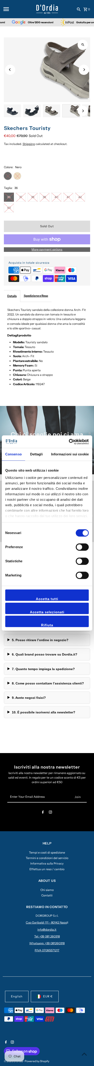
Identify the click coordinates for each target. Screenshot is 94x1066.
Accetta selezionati (47, 612)
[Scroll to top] (84, 1054)
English (17, 996)
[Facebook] (43, 812)
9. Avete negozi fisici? (29, 697)
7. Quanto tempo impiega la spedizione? (43, 669)
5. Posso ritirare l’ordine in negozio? (40, 640)
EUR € (48, 996)
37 (20, 197)
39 (44, 197)
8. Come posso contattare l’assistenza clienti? (48, 683)
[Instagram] (50, 812)
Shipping (29, 144)
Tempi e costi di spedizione (47, 852)
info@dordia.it (46, 929)
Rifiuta (47, 625)
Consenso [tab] (13, 454)
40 (56, 197)
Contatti (46, 895)
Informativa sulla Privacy (47, 863)
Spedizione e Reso (36, 295)
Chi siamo (47, 890)
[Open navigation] (18, 9)
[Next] (84, 70)
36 (8, 197)
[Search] (79, 9)
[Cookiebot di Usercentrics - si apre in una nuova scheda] (69, 442)
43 (8, 207)
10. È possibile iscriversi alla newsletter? (43, 712)
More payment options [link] (46, 249)
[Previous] (10, 70)
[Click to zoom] (83, 45)
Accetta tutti (47, 599)
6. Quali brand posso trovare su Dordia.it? (44, 654)
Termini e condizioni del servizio (47, 858)
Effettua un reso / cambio (46, 869)
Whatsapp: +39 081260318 (47, 943)
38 (32, 197)
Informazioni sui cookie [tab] (70, 454)
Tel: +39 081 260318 (47, 936)
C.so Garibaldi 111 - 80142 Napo (46, 922)
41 (68, 197)
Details (12, 296)
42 (80, 197)
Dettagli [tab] (36, 454)
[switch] (82, 547)
